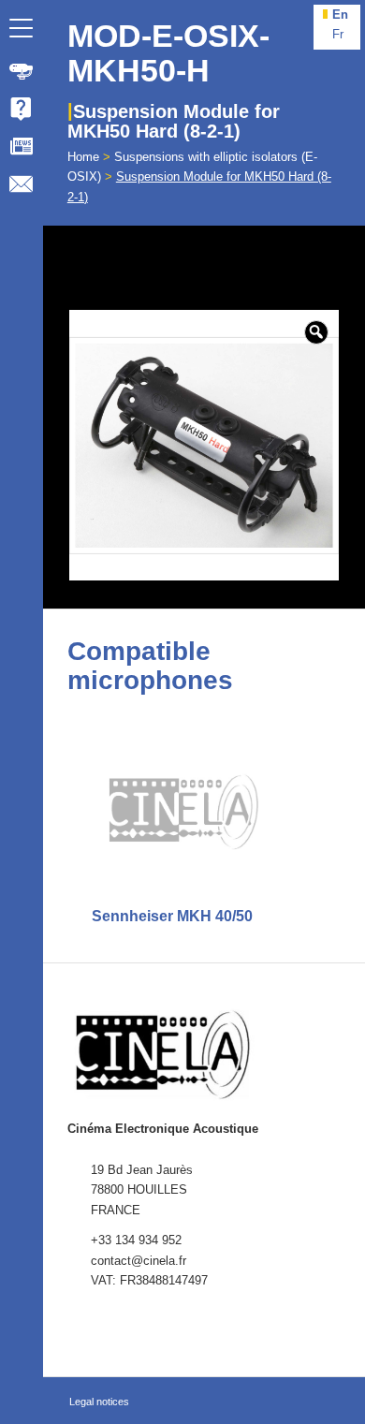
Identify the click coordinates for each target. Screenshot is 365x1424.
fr (337, 34)
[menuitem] (21, 71)
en (340, 14)
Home (83, 157)
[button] (316, 332)
